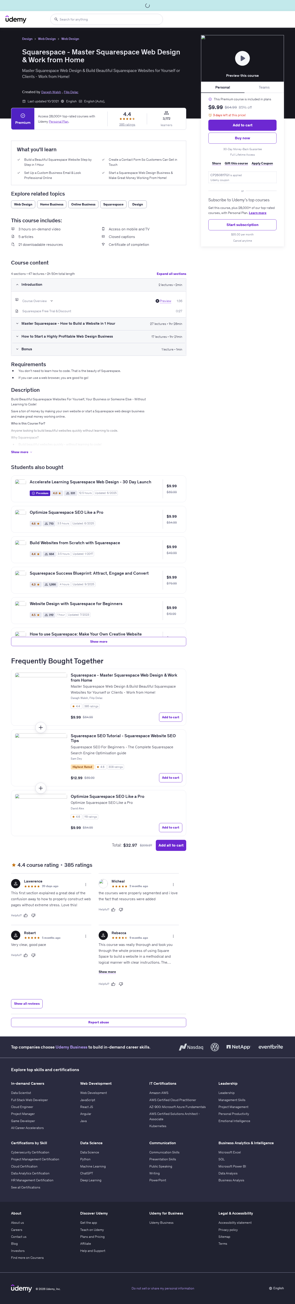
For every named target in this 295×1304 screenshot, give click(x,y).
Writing (154, 1173)
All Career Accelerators (27, 1128)
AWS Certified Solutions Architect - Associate (174, 1116)
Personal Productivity (233, 1114)
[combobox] (106, 19)
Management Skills (231, 1100)
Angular (85, 1114)
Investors (18, 1251)
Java (83, 1121)
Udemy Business (71, 1047)
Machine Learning (93, 1166)
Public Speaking (160, 1166)
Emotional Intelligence (234, 1121)
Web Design (47, 39)
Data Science (89, 1152)
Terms (222, 1244)
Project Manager (23, 1114)
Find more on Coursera (27, 1258)
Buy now (242, 138)
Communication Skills (164, 1152)
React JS (86, 1107)
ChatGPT (86, 1173)
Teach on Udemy (92, 1230)
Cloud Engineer (22, 1107)
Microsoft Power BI (232, 1166)
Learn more (257, 213)
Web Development (93, 1093)
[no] (33, 915)
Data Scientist (21, 1093)
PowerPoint (157, 1180)
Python (85, 1159)
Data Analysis (228, 1173)
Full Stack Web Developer (29, 1100)
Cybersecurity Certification (30, 1152)
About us (17, 1223)
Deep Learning (90, 1180)
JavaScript (87, 1100)
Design (27, 39)
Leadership (226, 1093)
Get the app (88, 1223)
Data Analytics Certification (30, 1173)
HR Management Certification (32, 1180)
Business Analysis (231, 1180)
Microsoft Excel (229, 1152)
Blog (14, 1244)
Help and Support (92, 1251)
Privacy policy (228, 1230)
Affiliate (85, 1244)
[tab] (223, 87)
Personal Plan (58, 121)
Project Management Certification (35, 1159)
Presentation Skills (162, 1159)
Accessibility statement (235, 1223)
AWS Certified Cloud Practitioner (172, 1100)
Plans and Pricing (92, 1237)
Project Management (233, 1107)
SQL (221, 1159)
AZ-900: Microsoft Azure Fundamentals (177, 1107)
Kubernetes (157, 1126)
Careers (16, 1230)
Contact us (19, 1237)
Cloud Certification (24, 1166)
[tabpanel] (242, 170)
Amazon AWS (158, 1093)
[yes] (26, 915)
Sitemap (224, 1237)
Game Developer (23, 1121)
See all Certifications (25, 1187)
